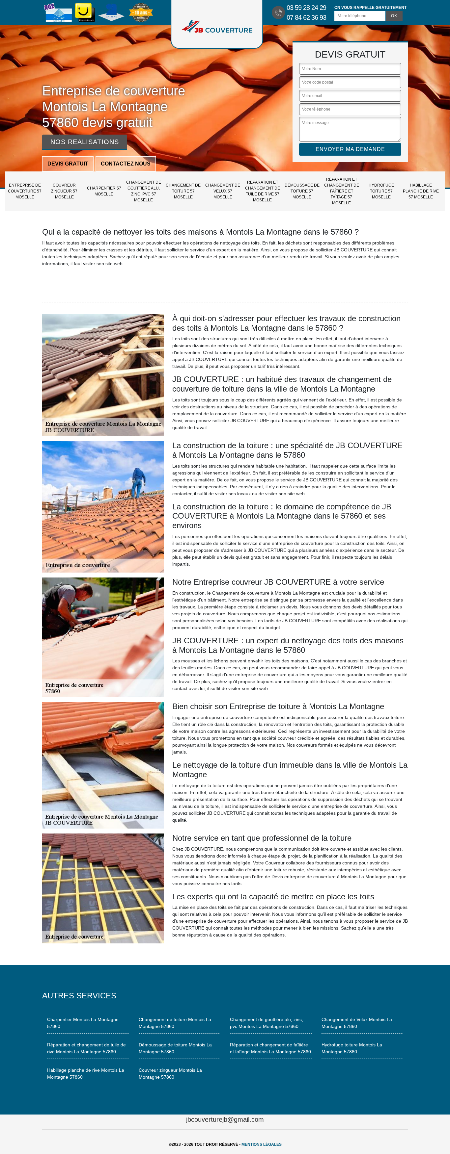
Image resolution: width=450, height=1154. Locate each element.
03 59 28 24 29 (306, 7)
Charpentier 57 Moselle (104, 191)
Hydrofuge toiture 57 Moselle (381, 191)
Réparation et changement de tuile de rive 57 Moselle (262, 191)
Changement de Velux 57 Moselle (222, 191)
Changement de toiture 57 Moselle (183, 191)
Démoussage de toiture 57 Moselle (302, 191)
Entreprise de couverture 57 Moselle (25, 191)
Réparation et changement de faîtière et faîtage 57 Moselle (341, 191)
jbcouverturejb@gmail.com (225, 1119)
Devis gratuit (67, 164)
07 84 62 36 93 (306, 17)
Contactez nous (126, 164)
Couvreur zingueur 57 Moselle (64, 191)
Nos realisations (84, 141)
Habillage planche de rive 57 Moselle (421, 191)
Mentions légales (261, 1144)
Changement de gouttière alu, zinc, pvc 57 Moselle (143, 191)
